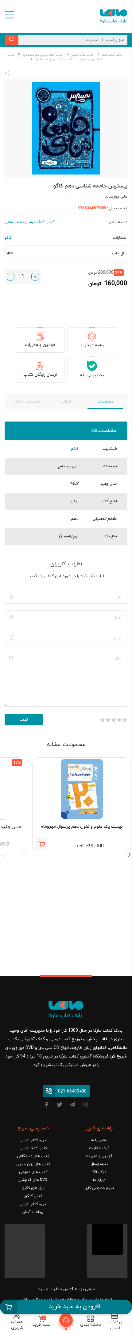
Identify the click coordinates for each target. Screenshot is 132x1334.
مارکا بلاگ (99, 1172)
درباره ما (99, 1180)
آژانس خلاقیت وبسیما (55, 1289)
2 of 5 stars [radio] (119, 720)
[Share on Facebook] (18, 74)
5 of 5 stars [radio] (102, 720)
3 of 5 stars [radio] (113, 720)
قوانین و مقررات (40, 345)
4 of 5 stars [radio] (108, 720)
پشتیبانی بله (92, 375)
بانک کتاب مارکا (112, 55)
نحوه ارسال (99, 1164)
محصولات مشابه (27, 401)
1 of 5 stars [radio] (124, 720)
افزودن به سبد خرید (75, 1306)
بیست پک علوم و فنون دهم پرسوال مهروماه (82, 827)
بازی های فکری (33, 1188)
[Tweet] (40, 74)
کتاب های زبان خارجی (33, 1164)
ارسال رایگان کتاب (40, 375)
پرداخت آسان (33, 1212)
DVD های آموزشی (33, 1180)
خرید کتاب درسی (33, 1140)
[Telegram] (72, 1105)
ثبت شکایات (99, 1148)
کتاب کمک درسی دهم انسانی (53, 59)
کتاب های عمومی (33, 1172)
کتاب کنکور (33, 1196)
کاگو (74, 449)
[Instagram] (85, 1105)
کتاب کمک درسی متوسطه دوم (42, 55)
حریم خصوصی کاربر (99, 1188)
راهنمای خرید (92, 345)
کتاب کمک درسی (82, 55)
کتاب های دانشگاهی (33, 1156)
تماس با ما (99, 1140)
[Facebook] (46, 1105)
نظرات (66, 401)
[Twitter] (59, 1105)
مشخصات (105, 401)
